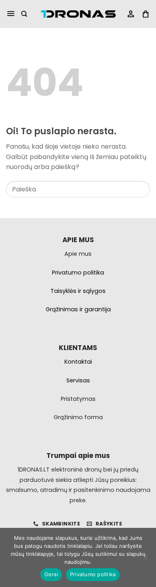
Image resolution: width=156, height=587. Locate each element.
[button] (11, 14)
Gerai (51, 574)
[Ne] (145, 559)
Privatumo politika (93, 574)
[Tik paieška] (24, 14)
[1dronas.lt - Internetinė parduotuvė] (78, 14)
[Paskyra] (131, 14)
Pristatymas (78, 399)
